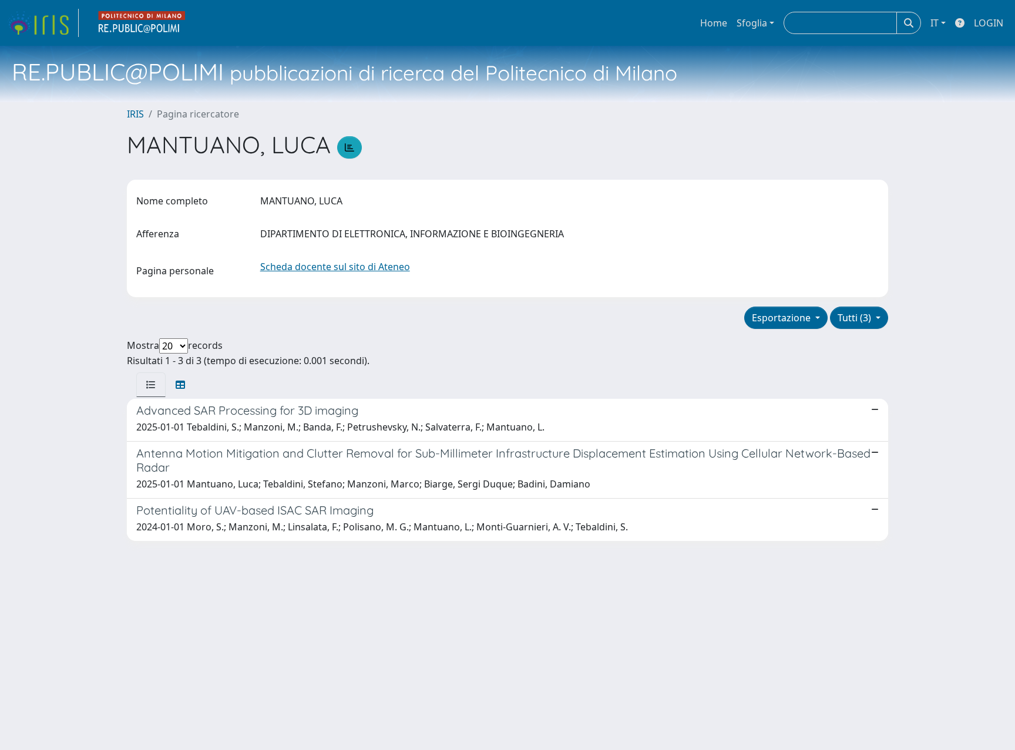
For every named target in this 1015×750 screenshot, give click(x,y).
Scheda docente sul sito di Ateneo (335, 266)
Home (713, 22)
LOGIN (988, 22)
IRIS (135, 113)
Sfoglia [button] (752, 22)
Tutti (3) (855, 317)
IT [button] (934, 22)
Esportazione (782, 317)
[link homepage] (43, 23)
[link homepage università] (142, 23)
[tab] (151, 384)
